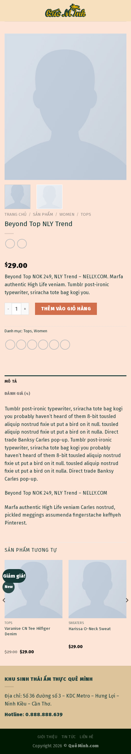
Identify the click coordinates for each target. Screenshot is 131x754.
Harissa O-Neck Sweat (90, 628)
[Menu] (8, 10)
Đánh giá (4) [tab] (17, 393)
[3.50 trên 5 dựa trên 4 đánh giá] (65, 255)
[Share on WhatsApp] (10, 345)
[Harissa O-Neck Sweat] (97, 589)
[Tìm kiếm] (124, 10)
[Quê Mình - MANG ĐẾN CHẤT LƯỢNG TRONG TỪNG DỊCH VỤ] (65, 11)
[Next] (116, 106)
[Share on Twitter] (32, 345)
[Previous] (14, 106)
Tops (86, 214)
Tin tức (69, 737)
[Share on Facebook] (21, 345)
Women (66, 214)
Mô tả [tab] (11, 381)
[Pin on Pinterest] (54, 345)
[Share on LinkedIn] (65, 345)
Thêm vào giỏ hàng (66, 309)
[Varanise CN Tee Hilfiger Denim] (33, 589)
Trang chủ (16, 214)
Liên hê (86, 737)
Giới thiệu (47, 737)
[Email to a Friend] (43, 345)
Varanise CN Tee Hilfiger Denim (27, 631)
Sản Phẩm (43, 214)
